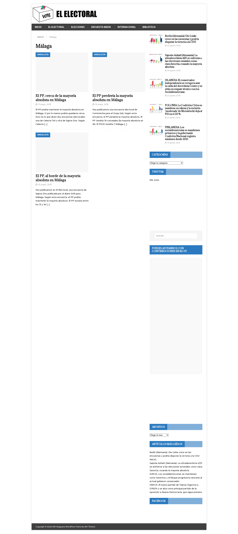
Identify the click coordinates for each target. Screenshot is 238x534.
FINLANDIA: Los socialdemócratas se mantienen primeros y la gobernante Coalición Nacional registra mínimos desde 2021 (182, 133)
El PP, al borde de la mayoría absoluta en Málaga (58, 178)
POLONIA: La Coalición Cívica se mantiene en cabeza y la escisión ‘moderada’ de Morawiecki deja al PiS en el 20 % (183, 110)
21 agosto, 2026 (173, 117)
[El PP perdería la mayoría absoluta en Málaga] (118, 72)
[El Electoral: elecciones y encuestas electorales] (66, 22)
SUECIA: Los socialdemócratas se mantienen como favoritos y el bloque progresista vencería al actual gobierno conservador (176, 477)
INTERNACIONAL (127, 27)
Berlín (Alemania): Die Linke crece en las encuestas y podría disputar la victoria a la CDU (182, 38)
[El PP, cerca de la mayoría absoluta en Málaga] (62, 72)
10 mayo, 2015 (101, 104)
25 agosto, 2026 (173, 45)
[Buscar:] (176, 236)
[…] (45, 124)
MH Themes (90, 526)
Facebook (159, 500)
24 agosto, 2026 (173, 70)
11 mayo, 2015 (44, 104)
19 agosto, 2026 (173, 142)
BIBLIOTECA (149, 27)
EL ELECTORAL (56, 27)
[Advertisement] (176, 206)
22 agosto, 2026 (173, 95)
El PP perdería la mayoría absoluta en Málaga (112, 97)
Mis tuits (154, 180)
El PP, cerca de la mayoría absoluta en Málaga (56, 97)
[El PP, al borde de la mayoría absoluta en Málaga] (62, 152)
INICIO (38, 27)
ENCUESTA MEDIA (101, 27)
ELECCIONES (78, 27)
